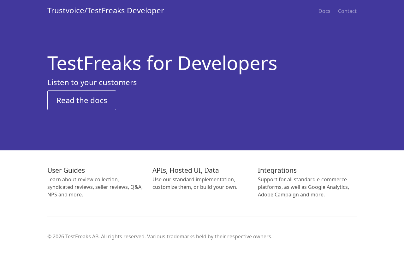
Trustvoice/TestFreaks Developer (105, 10)
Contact (347, 11)
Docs (324, 11)
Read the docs (81, 100)
